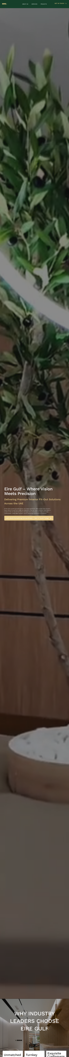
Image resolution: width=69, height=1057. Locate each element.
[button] (61, 3)
